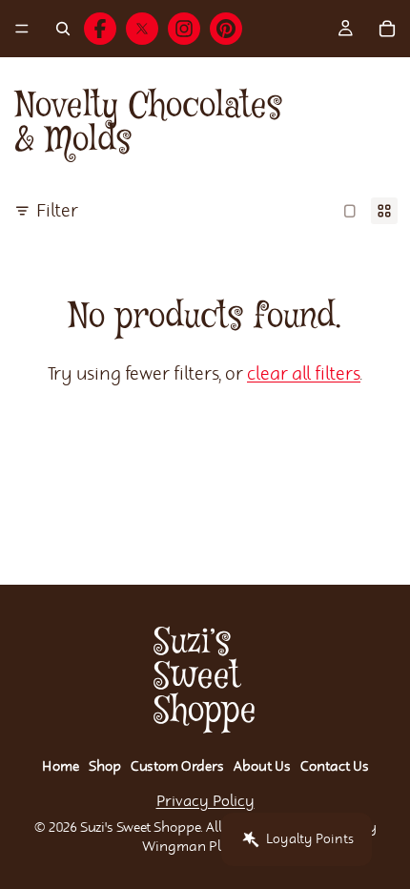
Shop (105, 766)
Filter (57, 211)
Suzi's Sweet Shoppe (140, 828)
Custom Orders (177, 766)
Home (60, 766)
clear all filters (303, 374)
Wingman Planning (205, 847)
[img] (100, 28)
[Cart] (387, 29)
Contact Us (334, 766)
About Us (262, 766)
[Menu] (22, 29)
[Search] (63, 29)
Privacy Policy (205, 802)
